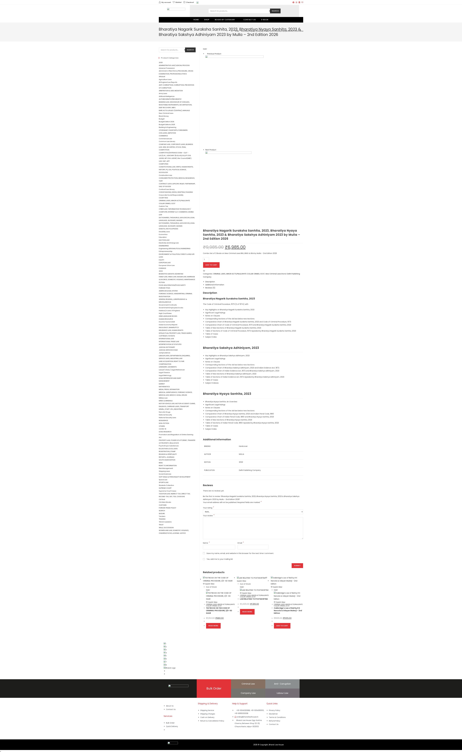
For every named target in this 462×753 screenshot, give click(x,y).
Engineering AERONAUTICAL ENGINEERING (174, 248)
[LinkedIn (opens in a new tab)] (299, 2)
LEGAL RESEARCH (165, 432)
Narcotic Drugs (164, 412)
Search (275, 11)
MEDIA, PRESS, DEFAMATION (169, 389)
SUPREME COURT (165, 488)
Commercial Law (165, 138)
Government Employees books (171, 308)
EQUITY (161, 260)
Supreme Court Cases (167, 491)
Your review (208, 515)
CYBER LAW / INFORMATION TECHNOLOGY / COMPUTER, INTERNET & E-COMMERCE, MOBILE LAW (176, 212)
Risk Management (166, 468)
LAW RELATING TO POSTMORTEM (254, 599)
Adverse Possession (167, 68)
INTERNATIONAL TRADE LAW (169, 341)
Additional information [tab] (214, 285)
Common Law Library (167, 141)
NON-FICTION (164, 423)
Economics (163, 234)
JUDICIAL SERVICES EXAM (168, 350)
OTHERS (162, 426)
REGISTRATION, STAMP (167, 451)
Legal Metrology (165, 375)
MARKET (162, 384)
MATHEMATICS (164, 386)
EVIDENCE (162, 268)
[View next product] (217, 150)
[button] (204, 271)
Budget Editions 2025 (167, 124)
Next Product (210, 150)
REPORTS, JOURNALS (166, 457)
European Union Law (167, 265)
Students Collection (166, 485)
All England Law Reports (168, 82)
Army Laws (163, 93)
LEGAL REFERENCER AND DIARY (170, 378)
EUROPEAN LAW (165, 262)
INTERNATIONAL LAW (166, 339)
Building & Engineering (167, 127)
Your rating (208, 508)
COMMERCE (163, 136)
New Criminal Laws (273, 274)
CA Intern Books (165, 502)
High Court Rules (165, 313)
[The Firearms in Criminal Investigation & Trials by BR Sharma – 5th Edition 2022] (234, 101)
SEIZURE (162, 513)
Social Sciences (165, 474)
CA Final (162, 499)
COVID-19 (162, 429)
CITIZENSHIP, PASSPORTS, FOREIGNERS (173, 130)
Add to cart (211, 265)
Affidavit (162, 76)
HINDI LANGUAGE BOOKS (168, 316)
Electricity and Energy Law (169, 243)
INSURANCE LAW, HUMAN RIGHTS (171, 330)
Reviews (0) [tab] (210, 288)
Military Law (163, 398)
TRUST (161, 525)
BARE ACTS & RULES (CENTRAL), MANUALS (174, 110)
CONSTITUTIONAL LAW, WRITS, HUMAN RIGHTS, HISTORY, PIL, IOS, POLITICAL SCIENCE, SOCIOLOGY (176, 170)
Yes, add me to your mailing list (219, 559)
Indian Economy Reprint (168, 325)
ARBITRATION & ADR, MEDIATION (171, 91)
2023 (161, 271)
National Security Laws (167, 417)
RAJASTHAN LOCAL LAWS (168, 449)
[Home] (232, 31)
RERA (161, 463)
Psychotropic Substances (169, 446)
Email (241, 543)
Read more (213, 626)
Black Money (164, 116)
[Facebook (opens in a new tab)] (293, 2)
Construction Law (165, 175)
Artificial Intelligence (166, 96)
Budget (161, 119)
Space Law (163, 480)
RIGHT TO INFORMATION (168, 465)
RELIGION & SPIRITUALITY (168, 454)
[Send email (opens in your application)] (302, 2)
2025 (161, 62)
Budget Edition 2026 (166, 121)
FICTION (162, 282)
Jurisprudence (164, 353)
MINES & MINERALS (166, 401)
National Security (165, 415)
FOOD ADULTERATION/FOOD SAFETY (172, 285)
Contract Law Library (167, 189)
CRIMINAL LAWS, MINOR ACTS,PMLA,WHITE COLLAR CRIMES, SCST (239, 274)
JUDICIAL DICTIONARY (167, 347)
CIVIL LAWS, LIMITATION (167, 133)
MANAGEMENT (164, 381)
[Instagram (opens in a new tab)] (296, 2)
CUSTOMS (163, 505)
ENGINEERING (164, 246)
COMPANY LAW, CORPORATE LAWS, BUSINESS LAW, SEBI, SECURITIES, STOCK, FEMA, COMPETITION (176, 147)
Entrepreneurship (165, 251)
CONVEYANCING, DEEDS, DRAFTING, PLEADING (176, 192)
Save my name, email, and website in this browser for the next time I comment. (240, 553)
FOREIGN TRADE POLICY (167, 508)
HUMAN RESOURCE (166, 319)
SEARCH (162, 510)
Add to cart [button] (282, 626)
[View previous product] (206, 54)
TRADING (162, 519)
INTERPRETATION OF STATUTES (170, 344)
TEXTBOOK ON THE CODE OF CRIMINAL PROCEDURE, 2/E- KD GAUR (219, 610)
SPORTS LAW (163, 482)
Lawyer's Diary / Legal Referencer (172, 370)
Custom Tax (163, 206)
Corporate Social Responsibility (171, 195)
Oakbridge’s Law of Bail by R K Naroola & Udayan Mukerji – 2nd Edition (288, 610)
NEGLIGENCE (163, 420)
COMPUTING (163, 164)
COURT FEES (163, 198)
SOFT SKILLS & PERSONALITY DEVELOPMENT (174, 477)
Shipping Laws (164, 471)
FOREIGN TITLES (164, 288)
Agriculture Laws (165, 79)
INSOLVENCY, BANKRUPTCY (169, 327)
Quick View (209, 584)
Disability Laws (164, 232)
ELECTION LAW (164, 240)
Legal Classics (164, 372)
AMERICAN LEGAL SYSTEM (168, 291)
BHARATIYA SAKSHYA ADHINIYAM (171, 274)
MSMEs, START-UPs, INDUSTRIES (171, 409)
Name (206, 543)
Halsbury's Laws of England (169, 310)
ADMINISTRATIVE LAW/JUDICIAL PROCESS (174, 65)
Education (163, 237)
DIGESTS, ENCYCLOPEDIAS (168, 229)
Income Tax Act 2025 (167, 322)
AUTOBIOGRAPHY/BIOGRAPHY (170, 99)
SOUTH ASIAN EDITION (167, 460)
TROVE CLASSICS (165, 522)
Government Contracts (168, 305)
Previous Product (214, 54)
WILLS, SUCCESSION (166, 527)
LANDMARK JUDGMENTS (168, 367)
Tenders (162, 516)
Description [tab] (210, 282)
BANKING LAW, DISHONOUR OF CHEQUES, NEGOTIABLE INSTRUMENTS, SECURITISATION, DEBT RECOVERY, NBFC (175, 105)
